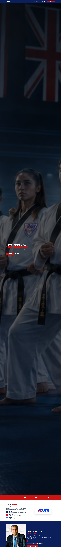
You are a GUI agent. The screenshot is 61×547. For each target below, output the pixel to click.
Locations (41, 1)
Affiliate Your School (51, 1)
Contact (45, 1)
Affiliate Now (17, 253)
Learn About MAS (9, 253)
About (34, 1)
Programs (37, 1)
